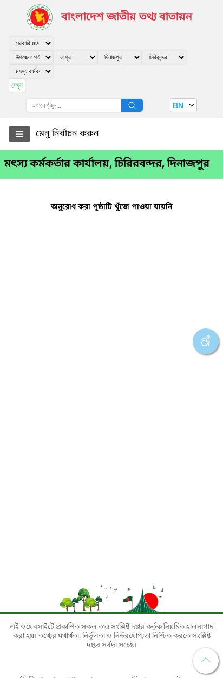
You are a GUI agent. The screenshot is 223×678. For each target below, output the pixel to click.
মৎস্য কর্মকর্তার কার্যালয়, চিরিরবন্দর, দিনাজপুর (106, 164)
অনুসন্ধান (132, 105)
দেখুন (17, 85)
